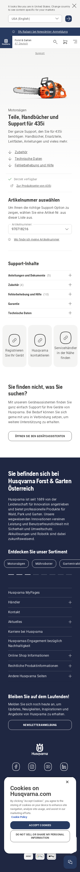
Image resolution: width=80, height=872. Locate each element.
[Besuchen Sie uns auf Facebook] (16, 767)
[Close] (67, 782)
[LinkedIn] (64, 767)
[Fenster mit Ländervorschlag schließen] (74, 5)
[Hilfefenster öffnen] (70, 862)
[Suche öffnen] (55, 42)
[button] (11, 574)
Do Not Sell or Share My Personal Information (40, 836)
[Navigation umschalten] (75, 42)
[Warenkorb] (65, 42)
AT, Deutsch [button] (21, 43)
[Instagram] (32, 767)
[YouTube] (48, 767)
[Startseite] (6, 42)
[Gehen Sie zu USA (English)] (68, 18)
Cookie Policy (19, 817)
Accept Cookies (40, 825)
